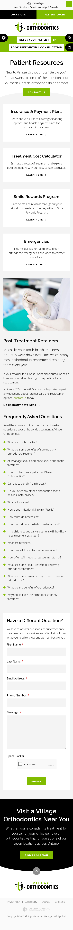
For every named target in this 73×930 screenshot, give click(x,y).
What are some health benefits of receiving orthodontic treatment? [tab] (33, 567)
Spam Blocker (15, 756)
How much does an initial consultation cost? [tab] (33, 524)
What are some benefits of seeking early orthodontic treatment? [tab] (31, 451)
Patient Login (54, 14)
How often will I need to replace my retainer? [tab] (34, 557)
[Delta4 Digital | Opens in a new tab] (36, 909)
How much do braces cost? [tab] (23, 517)
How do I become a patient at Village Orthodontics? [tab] (29, 474)
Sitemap (46, 901)
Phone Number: (18, 695)
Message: (14, 712)
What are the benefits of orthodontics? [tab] (30, 587)
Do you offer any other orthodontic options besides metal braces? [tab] (33, 493)
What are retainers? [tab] (19, 543)
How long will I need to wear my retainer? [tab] (32, 550)
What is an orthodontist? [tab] (22, 442)
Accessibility (31, 901)
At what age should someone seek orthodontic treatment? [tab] (35, 463)
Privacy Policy (13, 901)
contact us (20, 398)
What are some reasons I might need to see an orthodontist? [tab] (35, 578)
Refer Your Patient (34, 40)
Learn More (34, 134)
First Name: (15, 644)
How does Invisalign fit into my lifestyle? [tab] (30, 509)
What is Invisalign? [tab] (18, 502)
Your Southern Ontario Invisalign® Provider (36, 7)
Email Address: (17, 678)
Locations (18, 14)
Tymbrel (62, 916)
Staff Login (60, 901)
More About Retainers (19, 405)
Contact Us (36, 92)
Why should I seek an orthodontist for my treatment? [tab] (32, 597)
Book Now (69, 47)
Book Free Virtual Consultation (36, 47)
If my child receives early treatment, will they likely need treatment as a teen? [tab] (36, 533)
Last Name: (15, 661)
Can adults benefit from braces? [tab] (26, 483)
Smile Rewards (69, 38)
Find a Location (36, 855)
